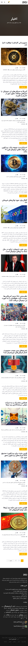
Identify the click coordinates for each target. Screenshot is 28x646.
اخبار (16, 68)
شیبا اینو (13, 615)
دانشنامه (8, 612)
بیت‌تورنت (25, 610)
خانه (20, 23)
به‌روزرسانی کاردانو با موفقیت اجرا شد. (14, 43)
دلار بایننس (25, 615)
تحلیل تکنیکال (14, 610)
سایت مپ (19, 643)
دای (4, 612)
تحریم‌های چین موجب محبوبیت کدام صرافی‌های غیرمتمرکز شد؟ (15, 351)
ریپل (17, 615)
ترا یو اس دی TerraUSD (23, 612)
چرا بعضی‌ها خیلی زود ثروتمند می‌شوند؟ (19, 596)
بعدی (11, 560)
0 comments (5, 70)
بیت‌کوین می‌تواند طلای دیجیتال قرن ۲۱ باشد (14, 176)
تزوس (18, 612)
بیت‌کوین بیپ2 (21, 610)
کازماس (12, 616)
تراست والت (8, 610)
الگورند (26, 608)
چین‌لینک (14, 616)
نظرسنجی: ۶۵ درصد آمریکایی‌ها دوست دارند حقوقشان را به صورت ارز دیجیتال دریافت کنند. (14, 298)
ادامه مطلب (23, 87)
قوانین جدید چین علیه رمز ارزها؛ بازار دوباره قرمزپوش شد (15, 508)
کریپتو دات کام (5, 616)
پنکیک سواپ (19, 616)
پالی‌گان (22, 616)
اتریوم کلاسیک (18, 606)
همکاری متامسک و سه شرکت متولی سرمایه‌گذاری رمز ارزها (16, 403)
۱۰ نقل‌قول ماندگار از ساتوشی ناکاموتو (20, 598)
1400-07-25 (22, 68)
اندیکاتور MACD (22, 608)
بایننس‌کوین (10, 608)
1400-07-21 (22, 174)
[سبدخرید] (9, 2)
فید (9, 643)
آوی (23, 606)
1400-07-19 (22, 375)
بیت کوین (5, 608)
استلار (2, 606)
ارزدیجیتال (8, 606)
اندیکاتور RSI (16, 608)
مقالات (8, 615)
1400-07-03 (22, 532)
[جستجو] (5, 2)
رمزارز (21, 614)
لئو (10, 615)
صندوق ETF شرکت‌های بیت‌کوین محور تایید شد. (13, 482)
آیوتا (21, 606)
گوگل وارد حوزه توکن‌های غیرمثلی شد (14, 201)
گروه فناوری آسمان (12, 639)
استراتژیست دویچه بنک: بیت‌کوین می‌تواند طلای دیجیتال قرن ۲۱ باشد (14, 149)
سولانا (15, 615)
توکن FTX (15, 612)
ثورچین (12, 612)
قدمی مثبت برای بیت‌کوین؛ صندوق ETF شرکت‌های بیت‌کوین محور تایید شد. (14, 455)
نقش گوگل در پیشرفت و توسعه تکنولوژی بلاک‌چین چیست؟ (16, 589)
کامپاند (9, 616)
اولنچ (13, 608)
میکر (4, 615)
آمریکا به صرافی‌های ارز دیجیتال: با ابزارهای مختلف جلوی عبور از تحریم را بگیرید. (14, 93)
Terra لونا (25, 606)
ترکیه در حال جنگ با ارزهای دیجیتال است (14, 276)
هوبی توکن (25, 616)
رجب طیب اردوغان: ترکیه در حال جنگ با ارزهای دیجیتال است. (15, 250)
